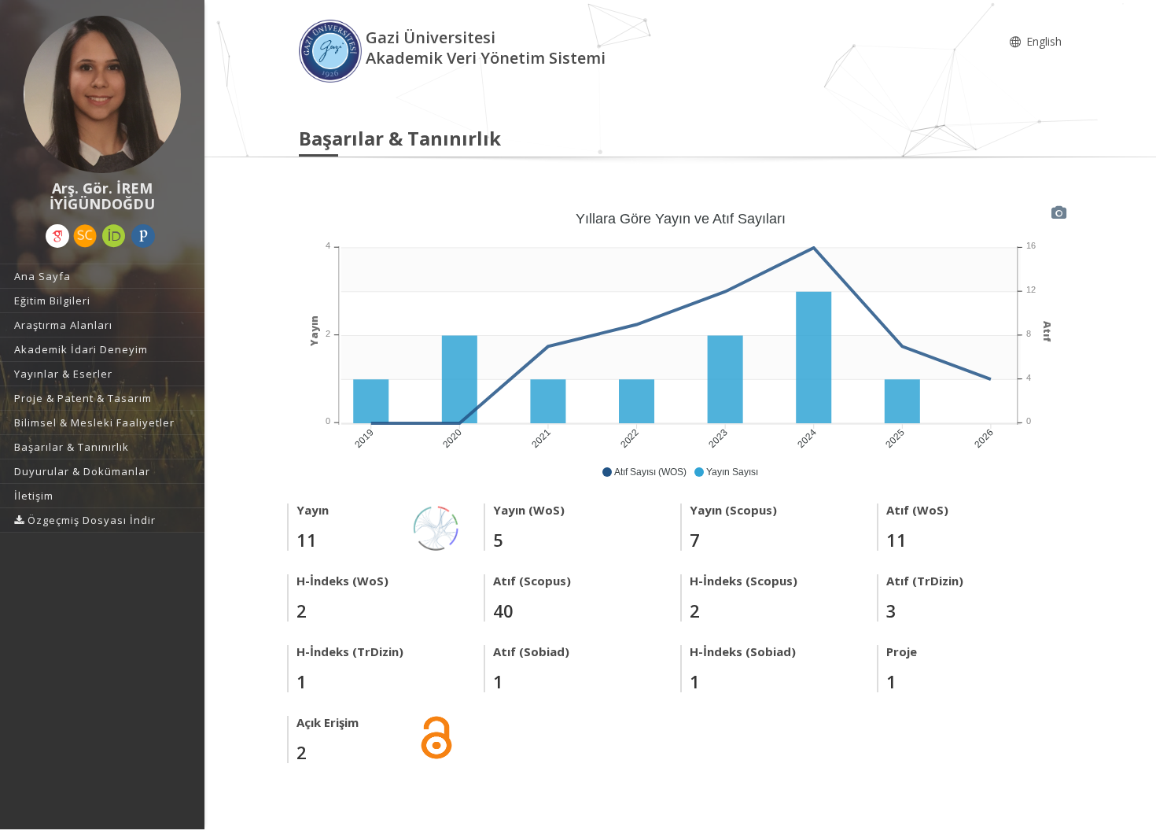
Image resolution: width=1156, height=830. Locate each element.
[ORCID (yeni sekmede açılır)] (114, 236)
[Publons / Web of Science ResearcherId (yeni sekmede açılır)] (143, 236)
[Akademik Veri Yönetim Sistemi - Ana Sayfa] (332, 49)
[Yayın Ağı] (436, 526)
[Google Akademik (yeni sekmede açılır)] (57, 236)
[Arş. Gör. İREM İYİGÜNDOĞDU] (102, 94)
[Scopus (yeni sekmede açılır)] (85, 236)
